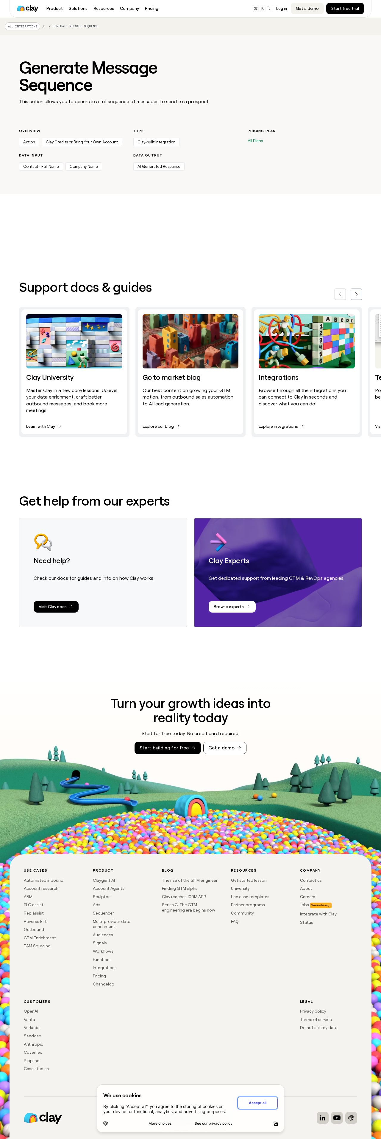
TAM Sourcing (37, 945)
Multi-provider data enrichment (111, 924)
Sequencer (103, 913)
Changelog (103, 984)
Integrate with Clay (318, 914)
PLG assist (33, 904)
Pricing (99, 976)
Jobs (304, 904)
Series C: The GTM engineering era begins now (188, 907)
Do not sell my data (319, 1027)
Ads (96, 904)
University (240, 888)
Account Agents (108, 888)
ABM (28, 896)
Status (306, 922)
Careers (307, 896)
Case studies (36, 1068)
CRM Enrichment (40, 937)
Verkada (32, 1027)
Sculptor (101, 896)
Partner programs (248, 904)
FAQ (235, 921)
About (306, 888)
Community (242, 913)
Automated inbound (43, 880)
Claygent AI (104, 880)
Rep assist (34, 913)
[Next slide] (356, 294)
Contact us (311, 880)
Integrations (105, 967)
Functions (102, 959)
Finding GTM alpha (180, 888)
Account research (41, 888)
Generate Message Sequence (76, 26)
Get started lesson (249, 880)
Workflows (103, 951)
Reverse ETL (35, 921)
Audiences (103, 934)
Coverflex (33, 1052)
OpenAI (31, 1011)
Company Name (84, 166)
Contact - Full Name (41, 166)
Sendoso (32, 1035)
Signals (100, 942)
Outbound (34, 929)
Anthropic (33, 1044)
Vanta (29, 1019)
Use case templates (250, 896)
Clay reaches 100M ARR (184, 896)
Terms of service (316, 1019)
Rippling (32, 1060)
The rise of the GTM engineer (190, 880)
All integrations (22, 26)
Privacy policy (313, 1011)
